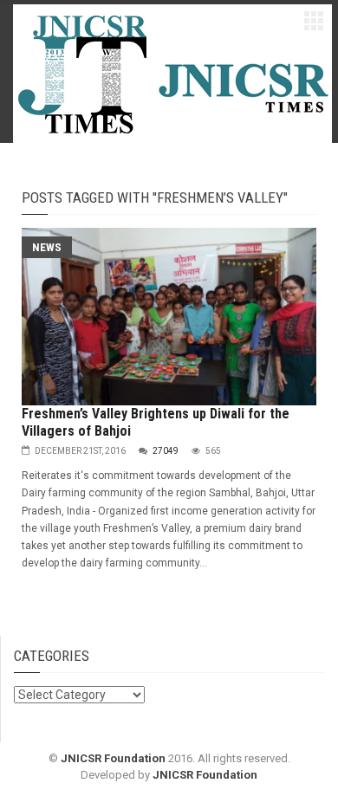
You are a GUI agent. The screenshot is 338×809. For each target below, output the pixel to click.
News (47, 247)
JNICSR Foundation (113, 758)
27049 (166, 451)
